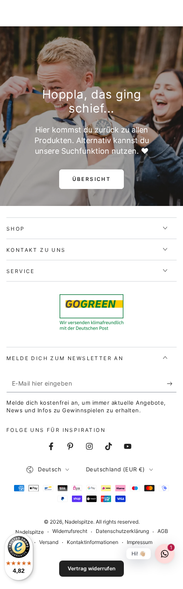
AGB (162, 531)
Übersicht (91, 179)
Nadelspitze (79, 522)
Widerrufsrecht (69, 531)
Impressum (139, 542)
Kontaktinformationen (92, 542)
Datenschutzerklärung (122, 531)
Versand (48, 542)
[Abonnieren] (172, 384)
